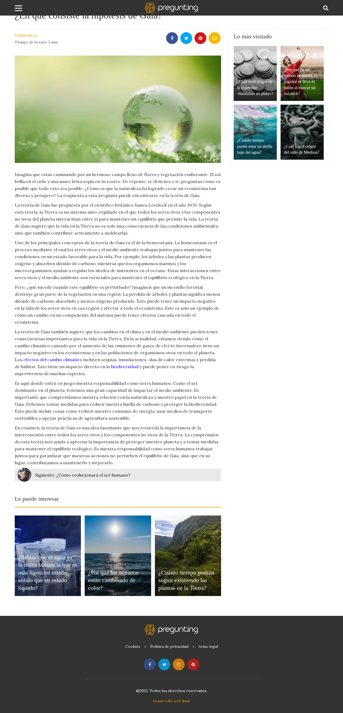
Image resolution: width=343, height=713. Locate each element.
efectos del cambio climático (52, 359)
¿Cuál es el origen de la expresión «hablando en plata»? (255, 87)
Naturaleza (26, 35)
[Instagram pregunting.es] (178, 664)
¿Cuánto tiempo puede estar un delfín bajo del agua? (254, 146)
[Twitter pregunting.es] (164, 664)
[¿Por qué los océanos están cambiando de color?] (118, 555)
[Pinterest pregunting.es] (193, 664)
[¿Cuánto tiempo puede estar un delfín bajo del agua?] (255, 132)
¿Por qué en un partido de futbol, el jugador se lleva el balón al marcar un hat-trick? (300, 81)
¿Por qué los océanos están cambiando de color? (113, 580)
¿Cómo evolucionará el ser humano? (83, 475)
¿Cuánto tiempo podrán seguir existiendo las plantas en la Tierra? (186, 580)
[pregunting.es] (171, 8)
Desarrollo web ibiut (171, 701)
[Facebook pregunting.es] (149, 664)
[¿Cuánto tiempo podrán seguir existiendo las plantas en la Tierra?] (188, 555)
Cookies (132, 646)
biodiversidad (125, 366)
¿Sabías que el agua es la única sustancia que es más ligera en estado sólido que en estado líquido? (47, 572)
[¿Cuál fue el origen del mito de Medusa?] (302, 132)
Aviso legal (208, 646)
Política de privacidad (169, 646)
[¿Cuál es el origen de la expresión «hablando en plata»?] (255, 73)
